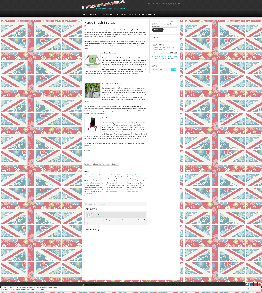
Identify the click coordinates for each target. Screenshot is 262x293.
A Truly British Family (173, 285)
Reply (87, 223)
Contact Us (131, 14)
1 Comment (104, 26)
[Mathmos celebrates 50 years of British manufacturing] (95, 186)
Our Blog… (93, 14)
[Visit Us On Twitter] (247, 286)
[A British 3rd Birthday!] (116, 184)
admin (96, 26)
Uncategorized (101, 204)
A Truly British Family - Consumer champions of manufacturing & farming (107, 6)
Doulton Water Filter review (162, 53)
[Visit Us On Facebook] (251, 286)
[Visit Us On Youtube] (259, 286)
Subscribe (157, 30)
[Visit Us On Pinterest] (255, 286)
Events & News (120, 14)
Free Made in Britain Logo (146, 14)
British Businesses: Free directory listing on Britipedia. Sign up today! (164, 4)
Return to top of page (92, 285)
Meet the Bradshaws (106, 14)
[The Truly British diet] (137, 184)
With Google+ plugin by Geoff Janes (131, 291)
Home (85, 14)
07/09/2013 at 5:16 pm (97, 216)
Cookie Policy (40, 289)
